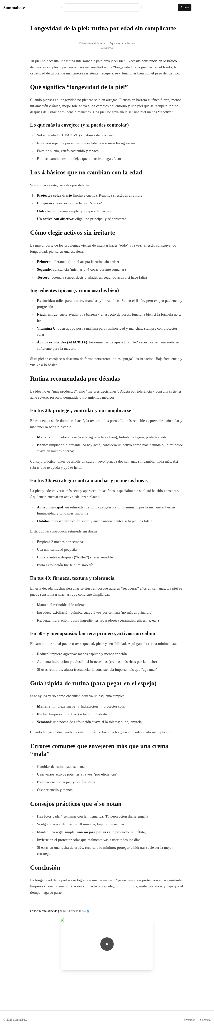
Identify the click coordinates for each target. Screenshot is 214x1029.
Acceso (185, 7)
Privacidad (189, 1019)
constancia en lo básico (159, 61)
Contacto (205, 1019)
